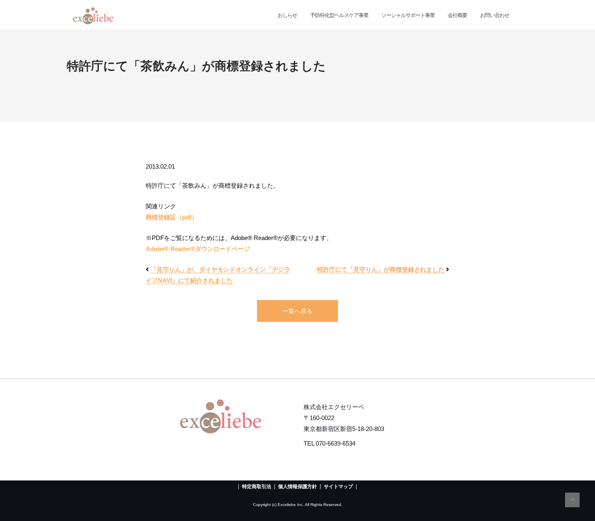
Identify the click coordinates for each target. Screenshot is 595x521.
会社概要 (457, 15)
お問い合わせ (494, 15)
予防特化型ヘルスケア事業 (339, 15)
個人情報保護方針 (297, 486)
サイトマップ (338, 486)
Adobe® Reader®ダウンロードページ (198, 248)
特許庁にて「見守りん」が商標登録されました (380, 269)
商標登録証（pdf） (172, 217)
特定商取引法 (256, 486)
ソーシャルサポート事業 (408, 15)
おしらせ (286, 15)
